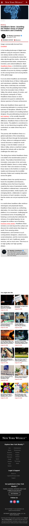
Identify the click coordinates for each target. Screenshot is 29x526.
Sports (17, 459)
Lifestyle (10, 461)
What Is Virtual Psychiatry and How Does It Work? (21, 377)
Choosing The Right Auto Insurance (21, 307)
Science (17, 456)
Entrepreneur (17, 450)
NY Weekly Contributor (14, 35)
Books (9, 450)
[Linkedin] (17, 501)
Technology (17, 461)
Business (3, 25)
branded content (21, 252)
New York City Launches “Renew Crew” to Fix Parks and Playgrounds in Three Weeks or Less (21, 360)
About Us (13, 473)
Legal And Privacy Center (13, 475)
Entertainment (17, 448)
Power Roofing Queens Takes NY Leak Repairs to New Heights (7, 360)
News (9, 463)
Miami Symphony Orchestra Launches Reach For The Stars (6, 307)
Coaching (9, 454)
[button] (26, 2)
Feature (17, 454)
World (17, 463)
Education (9, 457)
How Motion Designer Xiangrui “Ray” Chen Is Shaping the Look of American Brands (6, 396)
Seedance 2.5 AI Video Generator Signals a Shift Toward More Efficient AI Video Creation (21, 343)
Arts (10, 448)
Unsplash (4, 46)
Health (9, 459)
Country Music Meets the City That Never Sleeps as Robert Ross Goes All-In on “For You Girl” (7, 343)
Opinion (9, 466)
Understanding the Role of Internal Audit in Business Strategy (7, 324)
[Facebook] (11, 501)
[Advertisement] (14, 275)
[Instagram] (14, 501)
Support (13, 478)
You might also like (7, 292)
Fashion (17, 452)
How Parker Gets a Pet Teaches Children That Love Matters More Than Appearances (21, 396)
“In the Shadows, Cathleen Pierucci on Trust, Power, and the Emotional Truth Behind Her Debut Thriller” (21, 325)
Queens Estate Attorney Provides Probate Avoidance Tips (7, 377)
